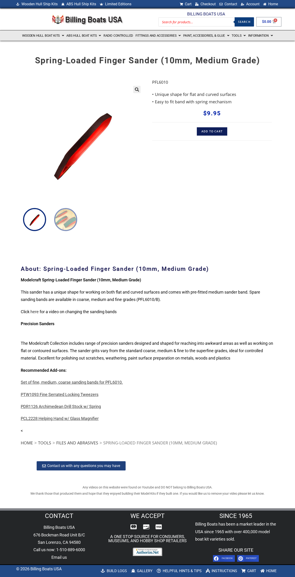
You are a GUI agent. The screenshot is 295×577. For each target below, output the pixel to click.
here (34, 311)
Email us (59, 557)
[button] (43, 35)
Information (258, 35)
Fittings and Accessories (156, 35)
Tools (236, 35)
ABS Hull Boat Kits (81, 35)
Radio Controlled (118, 35)
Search (244, 22)
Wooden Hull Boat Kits (41, 35)
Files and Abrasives (77, 443)
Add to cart (212, 131)
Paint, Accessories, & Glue (204, 35)
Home (27, 443)
